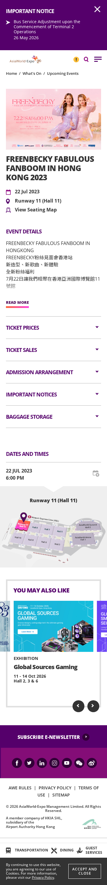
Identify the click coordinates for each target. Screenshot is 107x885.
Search (89, 58)
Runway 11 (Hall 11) (38, 201)
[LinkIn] (42, 763)
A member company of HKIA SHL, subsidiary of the (34, 822)
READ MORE (17, 302)
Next (93, 706)
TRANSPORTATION (31, 850)
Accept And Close (84, 871)
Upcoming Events (62, 73)
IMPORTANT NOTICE (76, 57)
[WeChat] (79, 763)
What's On (32, 73)
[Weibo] (92, 763)
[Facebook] (17, 763)
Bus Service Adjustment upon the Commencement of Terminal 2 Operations (47, 26)
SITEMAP (61, 795)
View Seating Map (36, 210)
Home (11, 73)
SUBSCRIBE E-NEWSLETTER (49, 737)
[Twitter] (29, 763)
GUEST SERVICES (94, 850)
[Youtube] (67, 763)
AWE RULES (20, 788)
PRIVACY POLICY (55, 788)
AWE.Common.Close (97, 9)
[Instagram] (54, 763)
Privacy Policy (43, 877)
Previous (78, 706)
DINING (67, 850)
